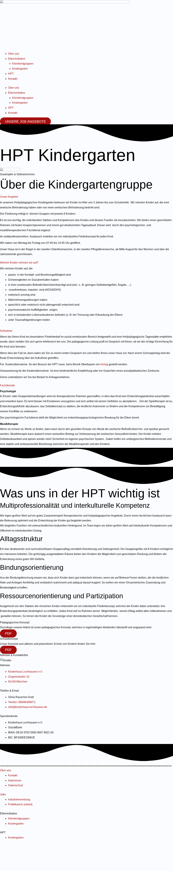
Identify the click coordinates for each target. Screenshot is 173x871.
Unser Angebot (9, 196)
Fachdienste (7, 385)
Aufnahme (6, 330)
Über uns (13, 53)
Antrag (104, 364)
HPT (11, 73)
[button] (86, 196)
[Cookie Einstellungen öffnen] (25, 868)
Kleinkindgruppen (22, 63)
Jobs (3, 794)
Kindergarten (20, 68)
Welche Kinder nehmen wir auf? (19, 262)
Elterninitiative (16, 58)
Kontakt (12, 78)
